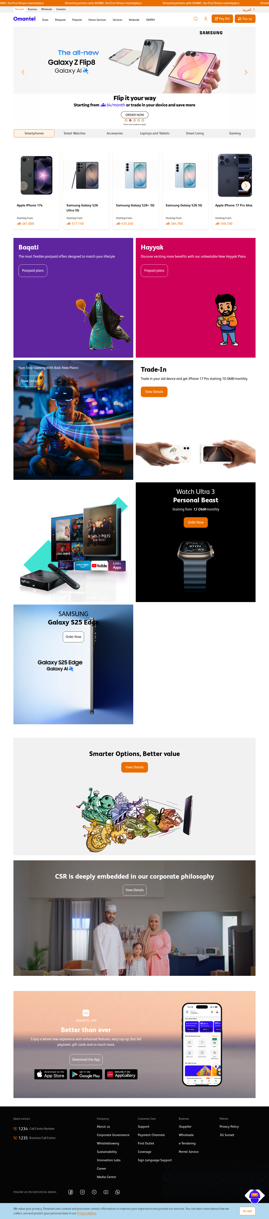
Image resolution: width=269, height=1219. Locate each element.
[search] (195, 18)
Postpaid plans (33, 271)
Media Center (106, 1177)
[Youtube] (106, 1192)
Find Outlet (146, 1143)
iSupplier (185, 1126)
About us (103, 1126)
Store (45, 19)
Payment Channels (151, 1135)
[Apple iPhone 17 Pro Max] (235, 190)
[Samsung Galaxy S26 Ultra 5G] (86, 190)
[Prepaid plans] (196, 298)
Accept (247, 1211)
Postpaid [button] (60, 19)
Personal (19, 9)
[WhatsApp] (117, 1192)
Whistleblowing (108, 1143)
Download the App (86, 1060)
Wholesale (46, 9)
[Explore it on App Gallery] (121, 1074)
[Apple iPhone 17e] (36, 190)
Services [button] (117, 19)
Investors (61, 9)
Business (32, 9)
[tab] (34, 133)
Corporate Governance (113, 1135)
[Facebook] (70, 1192)
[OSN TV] (73, 542)
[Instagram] (82, 1192)
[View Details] (196, 420)
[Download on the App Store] (50, 1074)
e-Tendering (187, 1143)
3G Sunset (227, 1135)
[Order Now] (196, 542)
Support (143, 1126)
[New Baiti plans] (73, 420)
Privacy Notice (86, 1213)
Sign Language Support (155, 1160)
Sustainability (107, 1152)
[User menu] (206, 18)
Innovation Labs (108, 1160)
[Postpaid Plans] (73, 298)
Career (101, 1168)
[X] (94, 1192)
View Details (30, 381)
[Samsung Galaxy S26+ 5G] (136, 190)
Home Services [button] (97, 19)
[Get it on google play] (86, 1074)
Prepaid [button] (77, 19)
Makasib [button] (134, 19)
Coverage (144, 1152)
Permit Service (189, 1152)
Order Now (196, 522)
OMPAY (150, 19)
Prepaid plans (154, 271)
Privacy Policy (229, 1126)
